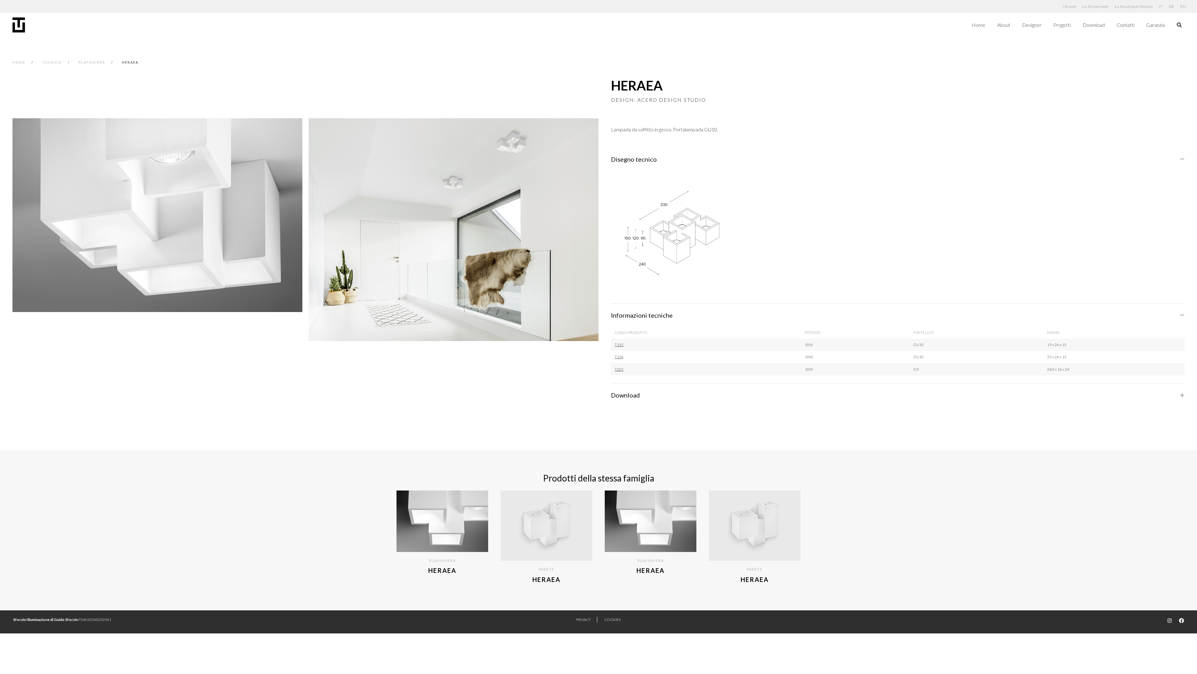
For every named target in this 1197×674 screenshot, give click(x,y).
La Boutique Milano (1134, 6)
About (1003, 25)
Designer (1031, 25)
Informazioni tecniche (642, 315)
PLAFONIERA (92, 62)
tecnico (52, 62)
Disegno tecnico (634, 159)
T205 (619, 369)
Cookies (612, 619)
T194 (619, 356)
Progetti (1062, 25)
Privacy (583, 619)
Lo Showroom (1095, 6)
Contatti (1125, 25)
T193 (619, 344)
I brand (1069, 6)
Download (1094, 25)
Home (978, 25)
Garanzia (1155, 25)
